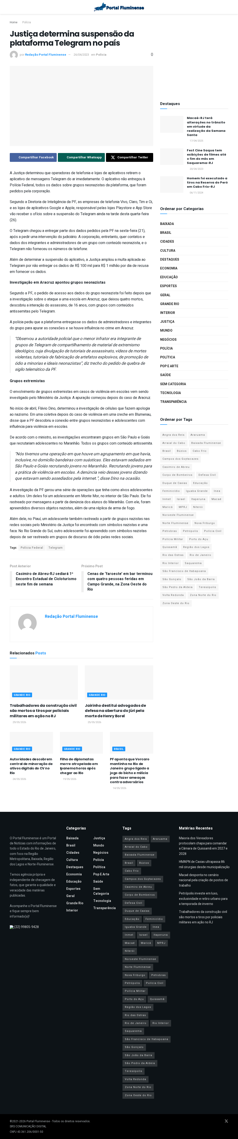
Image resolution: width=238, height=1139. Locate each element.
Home (13, 22)
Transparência (173, 401)
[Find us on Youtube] (213, 1121)
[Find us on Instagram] (219, 1121)
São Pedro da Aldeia (177, 587)
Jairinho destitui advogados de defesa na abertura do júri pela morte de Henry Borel (115, 711)
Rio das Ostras (173, 555)
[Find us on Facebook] (207, 1121)
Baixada (167, 223)
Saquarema (193, 563)
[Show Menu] (12, 7)
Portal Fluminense (38, 1121)
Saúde (165, 375)
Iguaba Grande (197, 491)
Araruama (198, 435)
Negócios (168, 339)
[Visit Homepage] (119, 7)
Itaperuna (198, 499)
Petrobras (169, 531)
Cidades (167, 241)
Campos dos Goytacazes (180, 459)
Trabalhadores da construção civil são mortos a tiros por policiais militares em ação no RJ (43, 711)
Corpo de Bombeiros (177, 475)
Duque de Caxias (174, 483)
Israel (181, 499)
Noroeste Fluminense (178, 515)
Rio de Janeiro (200, 555)
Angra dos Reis (173, 435)
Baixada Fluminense (206, 443)
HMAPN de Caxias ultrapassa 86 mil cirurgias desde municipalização (204, 864)
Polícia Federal (32, 548)
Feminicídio (171, 491)
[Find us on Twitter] (226, 1121)
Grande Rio (22, 695)
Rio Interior (170, 563)
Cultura (167, 250)
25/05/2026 (94, 722)
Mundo (166, 330)
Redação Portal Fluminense (45, 54)
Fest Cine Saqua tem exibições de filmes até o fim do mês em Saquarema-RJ (206, 156)
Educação (169, 277)
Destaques (169, 259)
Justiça (167, 321)
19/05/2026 (69, 779)
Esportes (168, 286)
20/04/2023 (196, 169)
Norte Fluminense (175, 523)
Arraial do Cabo (173, 443)
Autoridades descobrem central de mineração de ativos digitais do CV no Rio (31, 766)
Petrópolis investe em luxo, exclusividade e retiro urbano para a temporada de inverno (203, 898)
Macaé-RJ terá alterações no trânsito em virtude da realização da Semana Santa (206, 126)
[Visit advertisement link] (194, 56)
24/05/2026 (19, 779)
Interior (167, 312)
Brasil (119, 749)
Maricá (167, 507)
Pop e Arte (169, 366)
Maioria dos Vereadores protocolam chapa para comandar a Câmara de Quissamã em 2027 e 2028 (203, 846)
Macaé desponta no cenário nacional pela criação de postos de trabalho (203, 880)
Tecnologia (170, 393)
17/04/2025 (196, 141)
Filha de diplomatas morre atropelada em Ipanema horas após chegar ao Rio (79, 766)
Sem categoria (173, 384)
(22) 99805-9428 (26, 927)
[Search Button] (226, 7)
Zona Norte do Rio (203, 595)
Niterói (198, 507)
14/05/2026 (119, 788)
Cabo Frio (200, 451)
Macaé (216, 499)
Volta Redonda (173, 595)
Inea (217, 491)
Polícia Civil (212, 531)
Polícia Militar (172, 539)
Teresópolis (207, 587)
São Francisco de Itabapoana (184, 571)
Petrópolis (190, 531)
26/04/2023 (81, 54)
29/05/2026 (19, 722)
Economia (168, 268)
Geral (165, 295)
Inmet (166, 499)
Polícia (26, 22)
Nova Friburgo (205, 523)
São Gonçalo (171, 579)
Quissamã (169, 547)
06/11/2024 (196, 193)
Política (167, 357)
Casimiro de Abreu (176, 467)
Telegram (56, 548)
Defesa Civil (207, 475)
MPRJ (183, 507)
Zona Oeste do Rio (175, 603)
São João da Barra (201, 579)
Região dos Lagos (196, 547)
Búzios (182, 451)
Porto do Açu (198, 539)
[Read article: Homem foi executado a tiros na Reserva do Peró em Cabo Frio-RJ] (171, 184)
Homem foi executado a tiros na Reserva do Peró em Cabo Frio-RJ (207, 182)
